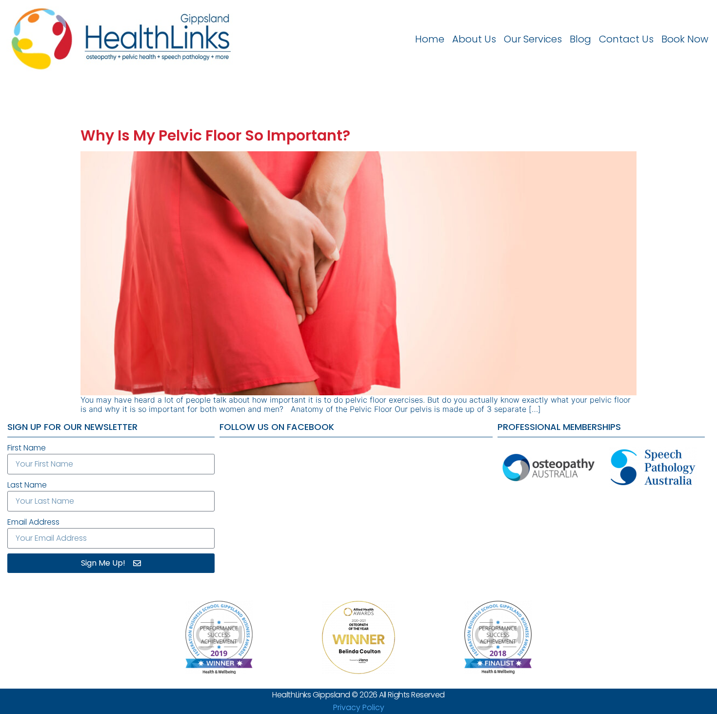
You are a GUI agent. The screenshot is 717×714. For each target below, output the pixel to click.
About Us (474, 39)
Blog (580, 39)
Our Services (533, 39)
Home (429, 39)
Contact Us (626, 39)
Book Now (684, 39)
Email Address (33, 522)
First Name (26, 447)
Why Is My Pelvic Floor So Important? (215, 135)
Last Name (27, 484)
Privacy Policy (358, 707)
